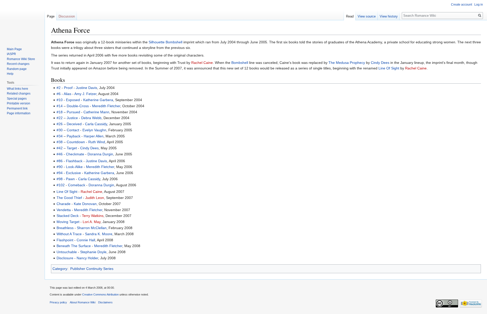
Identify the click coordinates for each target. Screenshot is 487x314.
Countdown (76, 142)
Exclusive (73, 173)
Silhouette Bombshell (165, 42)
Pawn (70, 179)
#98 (60, 179)
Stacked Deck (68, 216)
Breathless (65, 228)
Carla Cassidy (96, 124)
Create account (461, 4)
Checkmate (75, 154)
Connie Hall (86, 240)
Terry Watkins (92, 216)
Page (51, 16)
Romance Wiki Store (21, 59)
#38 (60, 142)
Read (350, 16)
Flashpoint (65, 240)
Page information (18, 113)
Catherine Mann (96, 112)
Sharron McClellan (92, 228)
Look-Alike (74, 167)
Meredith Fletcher (106, 106)
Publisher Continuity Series (91, 269)
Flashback (74, 161)
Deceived (74, 124)
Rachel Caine (202, 63)
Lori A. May (91, 222)
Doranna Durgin (100, 154)
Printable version (18, 103)
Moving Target (68, 222)
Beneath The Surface (74, 246)
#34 (60, 136)
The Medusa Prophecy (346, 63)
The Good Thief (69, 198)
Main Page (14, 49)
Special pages (17, 98)
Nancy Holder (87, 258)
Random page (17, 69)
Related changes (18, 93)
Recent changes (18, 64)
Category (60, 269)
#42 (60, 148)
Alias (67, 94)
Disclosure (65, 258)
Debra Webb (91, 118)
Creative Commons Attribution (100, 294)
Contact (73, 130)
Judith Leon (94, 198)
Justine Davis (86, 88)
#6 (59, 94)
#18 (60, 112)
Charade (64, 204)
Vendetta (64, 210)
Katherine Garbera (98, 100)
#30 (60, 130)
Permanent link (17, 108)
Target (72, 148)
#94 (60, 173)
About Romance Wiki (82, 302)
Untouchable (67, 252)
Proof (68, 88)
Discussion (67, 16)
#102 (61, 185)
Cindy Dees (380, 63)
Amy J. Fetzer (85, 94)
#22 (60, 118)
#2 (59, 88)
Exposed (73, 100)
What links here (17, 88)
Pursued (73, 112)
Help (10, 74)
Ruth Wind (96, 142)
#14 (60, 106)
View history (389, 16)
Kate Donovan (85, 204)
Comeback (76, 185)
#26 (60, 124)
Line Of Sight (388, 68)
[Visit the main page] (22, 20)
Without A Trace (69, 234)
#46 (60, 154)
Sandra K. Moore (98, 234)
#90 (60, 167)
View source (367, 16)
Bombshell (239, 63)
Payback (73, 136)
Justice (72, 118)
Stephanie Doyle (93, 252)
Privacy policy (58, 302)
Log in (478, 4)
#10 (60, 100)
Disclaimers (105, 302)
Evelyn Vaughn (94, 130)
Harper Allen (93, 136)
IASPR (11, 54)
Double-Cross (78, 106)
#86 (60, 161)
